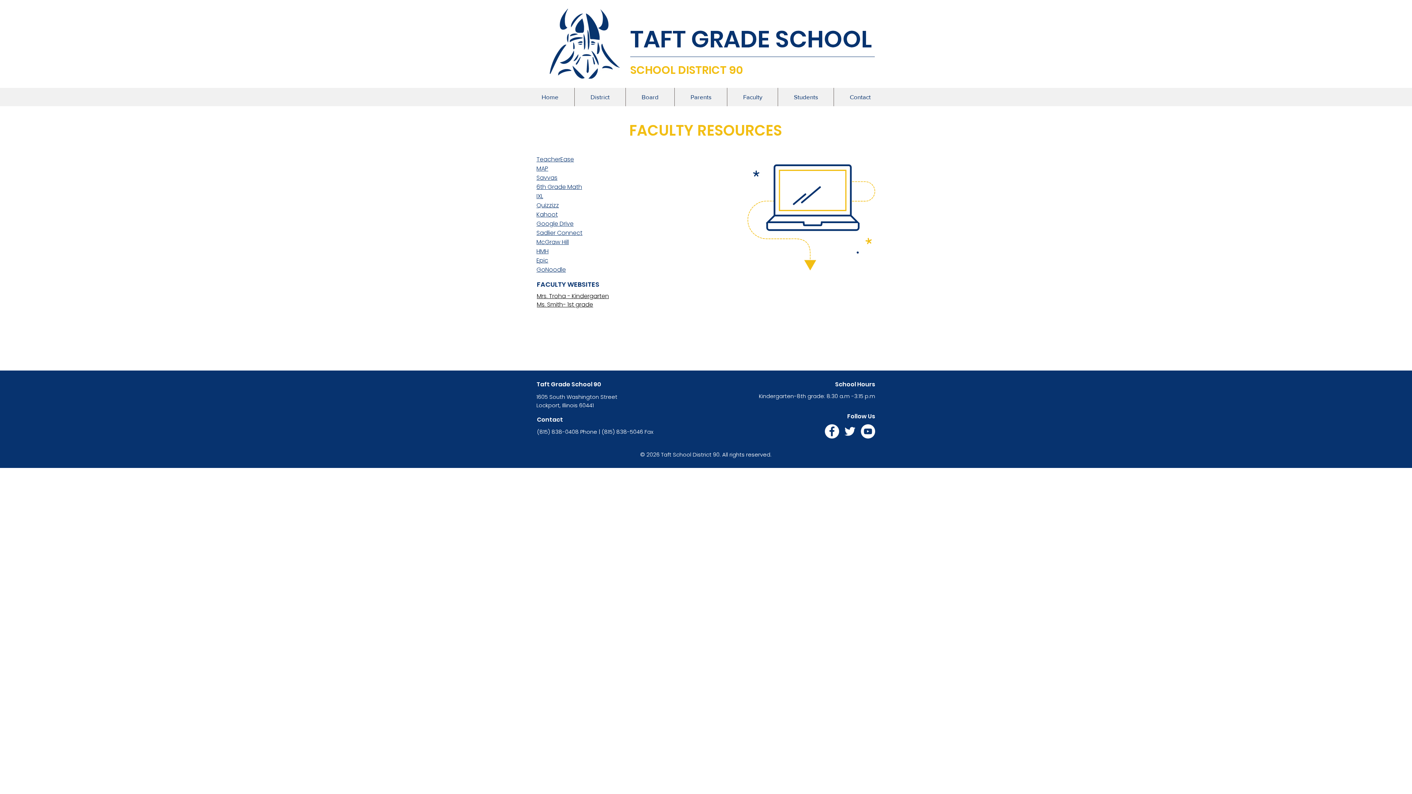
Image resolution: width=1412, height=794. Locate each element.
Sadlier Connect (559, 233)
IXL (539, 196)
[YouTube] (868, 431)
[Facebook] (832, 431)
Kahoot (547, 214)
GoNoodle (551, 269)
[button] (599, 97)
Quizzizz (547, 205)
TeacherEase (555, 159)
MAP (542, 168)
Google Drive (555, 223)
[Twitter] (850, 431)
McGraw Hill (552, 242)
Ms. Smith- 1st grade (565, 304)
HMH (542, 251)
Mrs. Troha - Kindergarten (573, 296)
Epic (542, 260)
